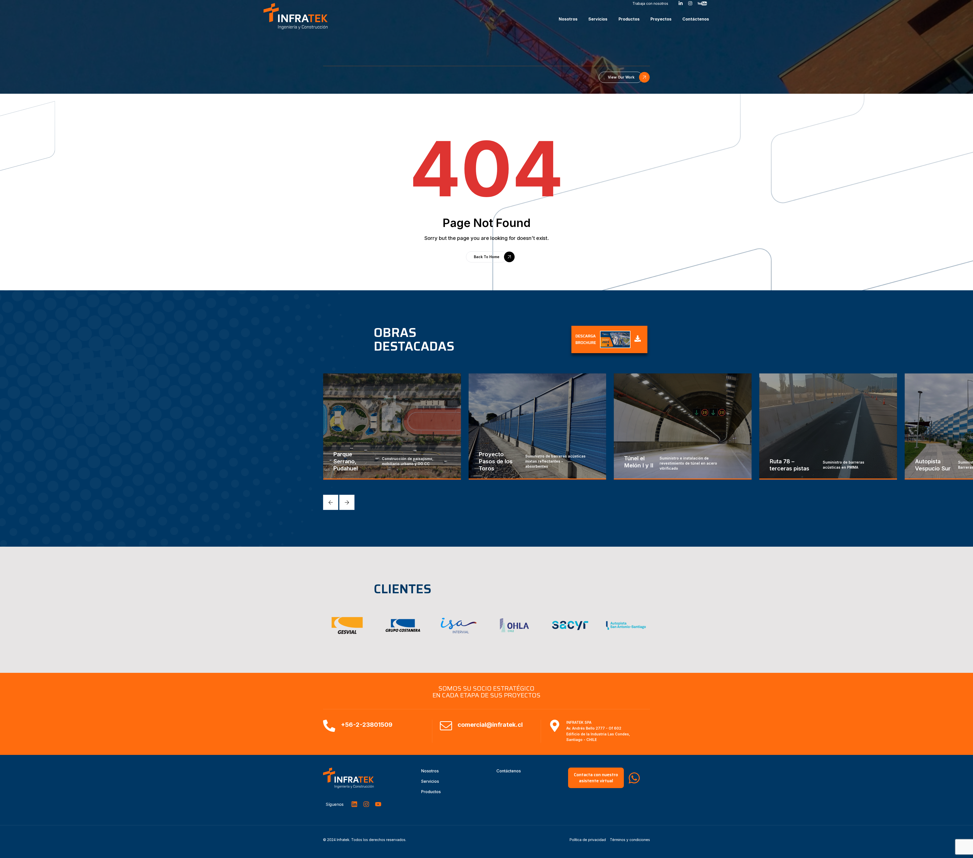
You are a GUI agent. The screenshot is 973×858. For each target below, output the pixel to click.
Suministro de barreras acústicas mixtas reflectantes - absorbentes (410, 461)
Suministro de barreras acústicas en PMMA (698, 464)
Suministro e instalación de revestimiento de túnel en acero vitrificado (543, 463)
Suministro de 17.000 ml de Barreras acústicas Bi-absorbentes (844, 464)
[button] (620, 77)
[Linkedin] (354, 804)
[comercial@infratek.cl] (446, 726)
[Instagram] (366, 804)
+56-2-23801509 (366, 724)
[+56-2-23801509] (329, 726)
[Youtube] (378, 804)
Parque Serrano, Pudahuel (927, 461)
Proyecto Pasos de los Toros (350, 461)
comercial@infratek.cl (490, 724)
